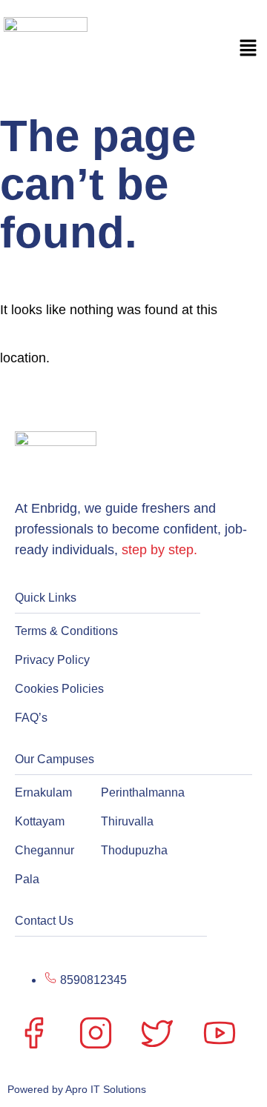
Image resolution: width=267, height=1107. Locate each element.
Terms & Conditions (66, 631)
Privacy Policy (52, 660)
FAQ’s (31, 717)
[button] (248, 49)
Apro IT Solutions (104, 1089)
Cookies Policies (59, 688)
